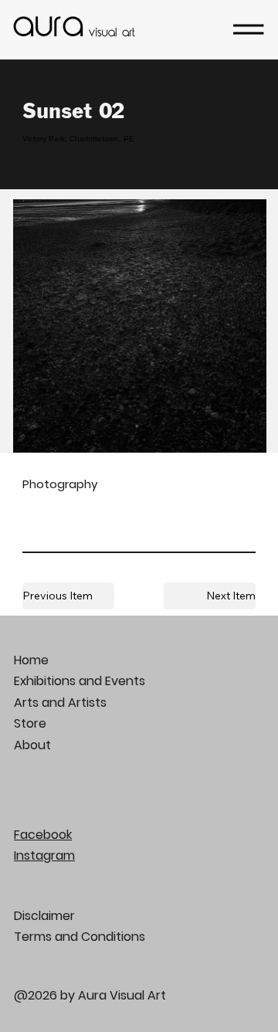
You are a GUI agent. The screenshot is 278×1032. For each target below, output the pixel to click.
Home (31, 660)
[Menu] (248, 29)
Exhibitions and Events (79, 681)
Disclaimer (44, 916)
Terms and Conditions (79, 936)
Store (30, 723)
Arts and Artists (60, 702)
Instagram (44, 855)
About (32, 745)
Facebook (43, 835)
